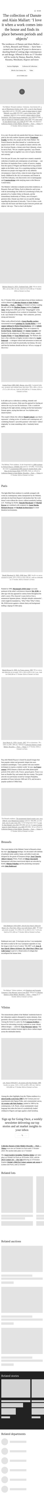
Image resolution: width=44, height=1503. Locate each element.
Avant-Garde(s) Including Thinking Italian (19, 1155)
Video (31, 70)
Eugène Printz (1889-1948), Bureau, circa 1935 (16, 385)
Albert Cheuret (6, 859)
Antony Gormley (32, 331)
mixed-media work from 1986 (12, 1099)
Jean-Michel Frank (22, 336)
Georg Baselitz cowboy (30, 321)
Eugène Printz (6, 336)
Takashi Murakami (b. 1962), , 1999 (16, 575)
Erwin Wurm (6, 331)
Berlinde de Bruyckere (24, 508)
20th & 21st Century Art (18, 70)
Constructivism (9, 180)
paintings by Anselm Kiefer (25, 323)
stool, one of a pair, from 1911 (11, 823)
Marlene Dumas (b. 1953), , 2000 (17, 287)
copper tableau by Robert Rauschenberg (16, 326)
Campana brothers (32, 1022)
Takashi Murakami (26, 503)
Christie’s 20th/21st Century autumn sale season (23, 1162)
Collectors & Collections (29, 66)
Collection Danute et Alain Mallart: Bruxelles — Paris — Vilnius (21, 124)
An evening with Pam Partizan (12, 1103)
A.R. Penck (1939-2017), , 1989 (22, 1083)
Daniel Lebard (29, 417)
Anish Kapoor (17, 331)
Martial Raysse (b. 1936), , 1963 (17, 670)
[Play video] (22, 92)
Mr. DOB (35, 591)
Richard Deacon (7, 508)
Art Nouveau (12, 852)
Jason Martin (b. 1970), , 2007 (14, 742)
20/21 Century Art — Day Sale (12, 1160)
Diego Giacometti (31, 859)
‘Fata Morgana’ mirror (29, 1027)
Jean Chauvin (36, 856)
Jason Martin (34, 505)
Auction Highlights (13, 66)
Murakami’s (21, 589)
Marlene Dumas (20, 307)
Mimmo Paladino (12, 864)
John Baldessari (10, 866)
